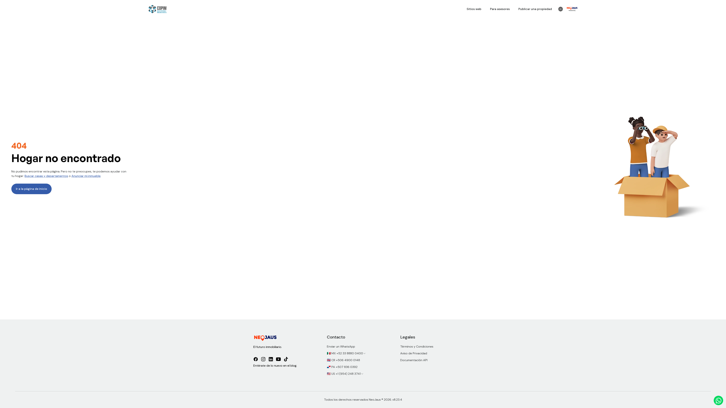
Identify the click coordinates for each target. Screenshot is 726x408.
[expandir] (364, 353)
